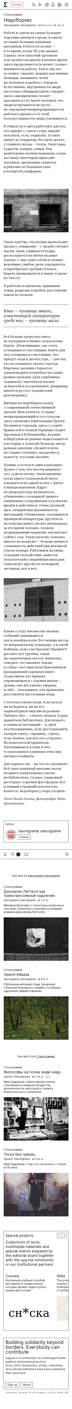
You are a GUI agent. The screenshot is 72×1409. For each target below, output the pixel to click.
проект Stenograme (17, 1076)
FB (29, 1392)
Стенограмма (13, 14)
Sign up (12, 1384)
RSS (66, 1392)
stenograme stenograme (20, 25)
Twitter (60, 1392)
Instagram (41, 1392)
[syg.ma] (5, 4)
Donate (16, 4)
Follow (24, 837)
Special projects (19, 1235)
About (27, 1384)
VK (33, 1392)
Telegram (22, 1392)
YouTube (51, 1392)
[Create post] (46, 4)
